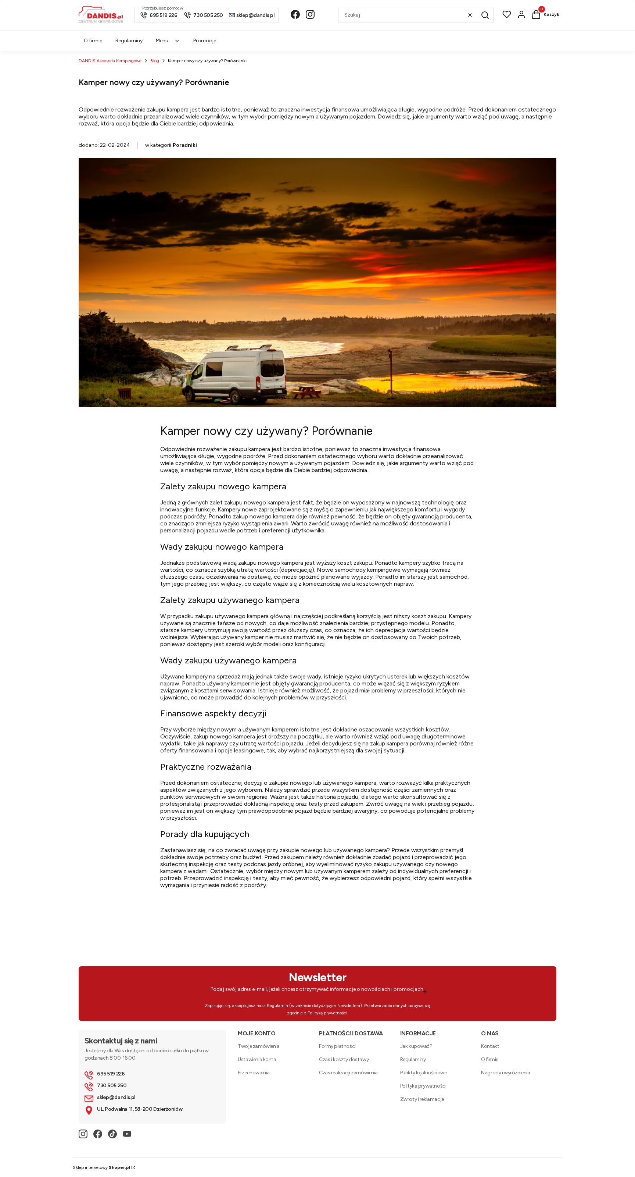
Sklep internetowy (101, 1167)
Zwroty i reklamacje (422, 1099)
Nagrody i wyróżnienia (505, 1073)
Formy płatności (337, 1046)
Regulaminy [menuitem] (129, 41)
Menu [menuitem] (162, 41)
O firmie (489, 1059)
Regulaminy (413, 1059)
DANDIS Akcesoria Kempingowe (110, 60)
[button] (485, 15)
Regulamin (277, 1005)
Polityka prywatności (423, 1086)
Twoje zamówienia (258, 1046)
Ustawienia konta (257, 1059)
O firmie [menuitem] (93, 41)
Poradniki (185, 145)
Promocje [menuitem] (204, 41)
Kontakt (490, 1046)
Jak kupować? (416, 1046)
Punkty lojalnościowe (423, 1073)
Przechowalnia (254, 1073)
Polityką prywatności (327, 1012)
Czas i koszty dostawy (344, 1059)
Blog (154, 60)
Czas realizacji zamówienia (348, 1073)
